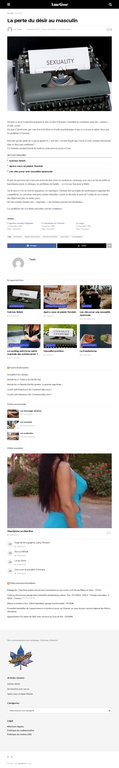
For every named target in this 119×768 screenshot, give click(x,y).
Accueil (10, 13)
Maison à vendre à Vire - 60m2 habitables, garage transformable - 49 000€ (40, 603)
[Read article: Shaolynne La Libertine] (59, 490)
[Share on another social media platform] (109, 245)
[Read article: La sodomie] (13, 436)
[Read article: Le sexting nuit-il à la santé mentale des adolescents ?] (24, 336)
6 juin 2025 (49, 316)
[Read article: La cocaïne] (13, 425)
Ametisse (59, 4)
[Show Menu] (8, 4)
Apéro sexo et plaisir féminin (26, 166)
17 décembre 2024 (88, 319)
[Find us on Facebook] (8, 757)
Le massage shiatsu (31, 411)
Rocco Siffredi (21, 551)
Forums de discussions (19, 367)
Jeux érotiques (16, 306)
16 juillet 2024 (14, 358)
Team (19, 29)
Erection (18, 237)
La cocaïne (26, 422)
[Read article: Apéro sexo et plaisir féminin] (60, 297)
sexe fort (65, 237)
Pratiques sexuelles (19, 345)
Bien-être (86, 306)
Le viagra (80, 223)
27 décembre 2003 (29, 437)
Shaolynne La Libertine (20, 531)
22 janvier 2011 (33, 29)
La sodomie (26, 433)
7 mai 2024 (49, 355)
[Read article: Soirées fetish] (24, 297)
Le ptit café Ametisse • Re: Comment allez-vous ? (29, 389)
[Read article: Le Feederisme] (96, 336)
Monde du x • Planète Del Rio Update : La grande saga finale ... (35, 384)
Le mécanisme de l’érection (53, 223)
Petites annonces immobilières (22, 583)
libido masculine (32, 237)
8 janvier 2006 (27, 414)
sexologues (77, 237)
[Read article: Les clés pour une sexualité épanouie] (96, 297)
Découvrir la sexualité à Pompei (30, 569)
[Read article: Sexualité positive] (60, 336)
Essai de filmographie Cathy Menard (32, 542)
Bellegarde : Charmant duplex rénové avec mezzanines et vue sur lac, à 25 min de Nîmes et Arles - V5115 (54, 590)
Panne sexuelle (50, 237)
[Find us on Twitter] (12, 757)
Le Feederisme (88, 351)
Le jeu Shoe (20, 560)
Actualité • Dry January (17, 374)
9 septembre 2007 (28, 425)
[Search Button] (110, 4)
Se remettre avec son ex (18, 689)
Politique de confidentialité (20, 730)
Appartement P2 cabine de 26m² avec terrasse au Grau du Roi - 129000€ (40, 616)
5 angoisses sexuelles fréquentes (20, 223)
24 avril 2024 (86, 355)
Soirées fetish (17, 160)
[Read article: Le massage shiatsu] (13, 414)
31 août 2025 (14, 316)
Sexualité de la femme (56, 306)
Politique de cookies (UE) (19, 734)
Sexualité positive (54, 351)
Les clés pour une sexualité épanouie (31, 171)
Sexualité (18, 13)
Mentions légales (15, 726)
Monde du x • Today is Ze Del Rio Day (24, 379)
